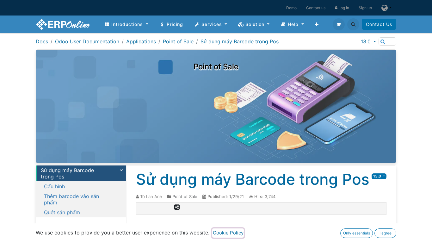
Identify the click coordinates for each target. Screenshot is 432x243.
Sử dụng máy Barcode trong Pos (240, 41)
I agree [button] (386, 233)
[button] (353, 24)
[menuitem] (126, 24)
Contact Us (379, 24)
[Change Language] (386, 7)
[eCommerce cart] (339, 24)
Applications (141, 41)
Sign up (365, 7)
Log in (343, 7)
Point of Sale (178, 41)
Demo (291, 7)
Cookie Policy (228, 233)
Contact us (315, 7)
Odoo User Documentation (87, 41)
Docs (42, 41)
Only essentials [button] (356, 233)
